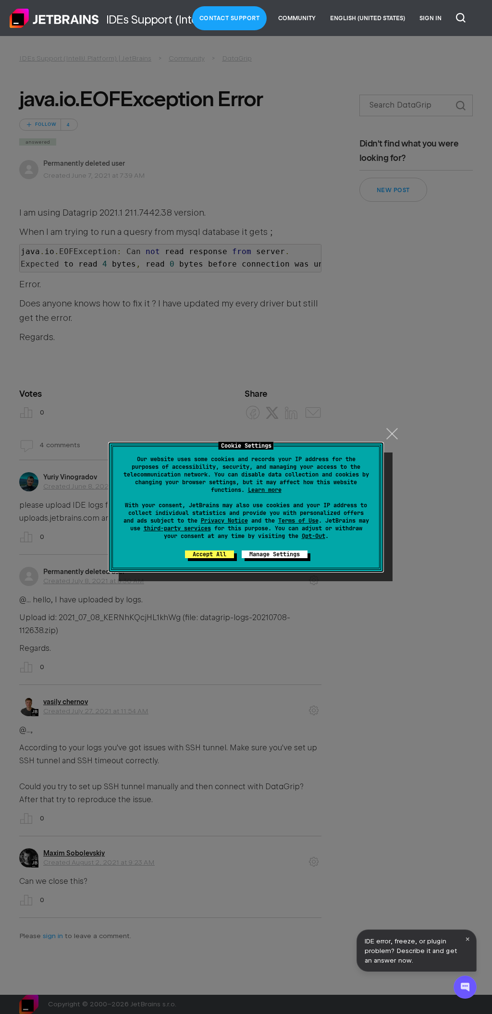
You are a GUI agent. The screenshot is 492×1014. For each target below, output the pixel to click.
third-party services (177, 528)
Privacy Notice (224, 521)
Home (54, 18)
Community (297, 18)
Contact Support (229, 18)
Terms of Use (298, 521)
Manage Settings (274, 554)
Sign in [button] (430, 18)
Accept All (209, 554)
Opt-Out (313, 536)
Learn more (265, 490)
